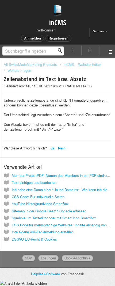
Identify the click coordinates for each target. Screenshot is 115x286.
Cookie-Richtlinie (77, 257)
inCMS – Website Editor (82, 64)
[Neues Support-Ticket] (73, 50)
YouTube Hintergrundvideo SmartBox (40, 203)
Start (28, 257)
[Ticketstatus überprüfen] (90, 50)
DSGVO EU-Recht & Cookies (34, 239)
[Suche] (61, 50)
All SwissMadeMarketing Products (30, 64)
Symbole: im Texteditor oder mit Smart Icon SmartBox (54, 217)
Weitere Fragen (19, 70)
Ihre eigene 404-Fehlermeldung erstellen (43, 231)
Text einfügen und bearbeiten (34, 182)
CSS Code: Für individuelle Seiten (38, 196)
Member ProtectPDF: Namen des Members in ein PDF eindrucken (63, 175)
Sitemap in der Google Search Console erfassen (49, 210)
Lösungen (48, 257)
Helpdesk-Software (46, 273)
